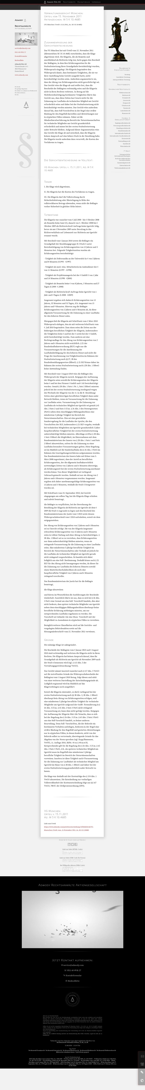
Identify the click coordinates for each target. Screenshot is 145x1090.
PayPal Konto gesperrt (82, 1052)
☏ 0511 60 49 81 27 (72, 970)
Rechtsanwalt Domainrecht (37, 1050)
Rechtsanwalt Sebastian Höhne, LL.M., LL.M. (72, 1042)
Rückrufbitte (19, 60)
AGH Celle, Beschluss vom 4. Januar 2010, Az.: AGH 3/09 (45, 1059)
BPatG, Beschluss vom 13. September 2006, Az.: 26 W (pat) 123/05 (72, 1064)
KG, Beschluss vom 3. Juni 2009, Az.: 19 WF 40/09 (95, 1060)
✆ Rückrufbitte (72, 981)
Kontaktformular (21, 56)
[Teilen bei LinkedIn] (69, 845)
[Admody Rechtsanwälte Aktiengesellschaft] (72, 1006)
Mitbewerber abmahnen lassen (65, 1052)
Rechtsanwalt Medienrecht (88, 1050)
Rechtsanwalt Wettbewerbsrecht (106, 1050)
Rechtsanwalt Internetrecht (54, 1050)
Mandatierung (83, 2)
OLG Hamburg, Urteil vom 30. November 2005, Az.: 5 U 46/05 (61, 1060)
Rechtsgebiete (69, 2)
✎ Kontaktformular (72, 975)
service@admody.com (22, 48)
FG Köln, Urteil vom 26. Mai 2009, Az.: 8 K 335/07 (78, 1059)
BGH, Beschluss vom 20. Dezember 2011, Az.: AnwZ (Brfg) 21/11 (80, 1062)
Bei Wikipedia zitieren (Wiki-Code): (72, 865)
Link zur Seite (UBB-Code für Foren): (73, 858)
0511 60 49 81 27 (20, 52)
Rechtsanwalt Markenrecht (71, 1050)
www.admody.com (21, 75)
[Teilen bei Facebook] (75, 845)
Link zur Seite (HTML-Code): (72, 849)
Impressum (96, 2)
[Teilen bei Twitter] (72, 845)
